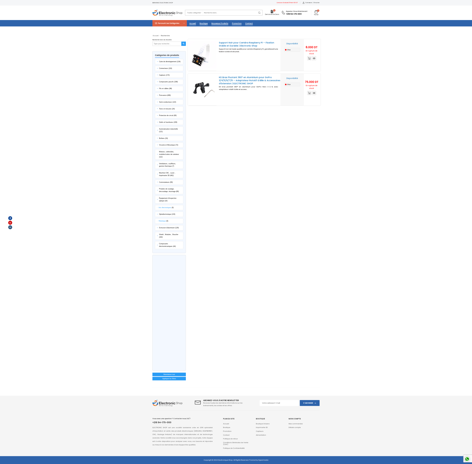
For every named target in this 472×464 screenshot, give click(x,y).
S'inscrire (316, 3)
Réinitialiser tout (169, 374)
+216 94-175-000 (294, 14)
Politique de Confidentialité (234, 448)
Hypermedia (263, 460)
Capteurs (259, 431)
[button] (169, 23)
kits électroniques (165, 207)
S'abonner (308, 403)
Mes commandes (296, 424)
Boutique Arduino (263, 424)
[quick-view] (314, 58)
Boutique (204, 23)
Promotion (237, 23)
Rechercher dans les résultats (162, 40)
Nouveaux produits (219, 23)
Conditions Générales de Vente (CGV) (235, 443)
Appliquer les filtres (169, 379)
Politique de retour (230, 439)
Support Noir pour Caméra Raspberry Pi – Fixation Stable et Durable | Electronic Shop (246, 44)
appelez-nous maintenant (296, 11)
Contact (249, 23)
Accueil (192, 23)
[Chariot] (309, 58)
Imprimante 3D (262, 427)
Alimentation (261, 435)
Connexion (308, 3)
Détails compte (295, 427)
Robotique (162, 221)
